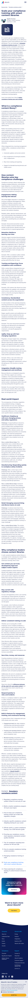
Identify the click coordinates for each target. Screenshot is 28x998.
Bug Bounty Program (7, 955)
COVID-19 (17, 968)
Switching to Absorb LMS (18, 965)
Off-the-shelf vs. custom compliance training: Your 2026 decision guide (15, 828)
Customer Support (19, 960)
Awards (3, 946)
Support (17, 951)
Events (3, 941)
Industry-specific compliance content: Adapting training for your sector (15, 822)
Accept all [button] (14, 995)
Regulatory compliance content (15, 7)
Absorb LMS (18, 931)
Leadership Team (6, 936)
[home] (5, 2)
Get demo (14, 910)
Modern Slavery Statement (5, 958)
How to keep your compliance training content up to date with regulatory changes (13, 814)
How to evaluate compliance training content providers (15, 850)
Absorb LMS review (19, 943)
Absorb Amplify (14, 771)
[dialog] (14, 989)
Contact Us (17, 953)
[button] (25, 2)
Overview (4, 953)
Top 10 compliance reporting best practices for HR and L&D (14, 843)
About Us (4, 934)
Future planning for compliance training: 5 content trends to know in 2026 (15, 870)
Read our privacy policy (11, 990)
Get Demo (14, 890)
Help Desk (17, 955)
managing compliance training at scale (13, 44)
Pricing (16, 934)
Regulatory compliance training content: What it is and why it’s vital (14, 800)
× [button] (26, 982)
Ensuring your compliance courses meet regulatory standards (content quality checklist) (14, 836)
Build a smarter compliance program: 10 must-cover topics (15, 807)
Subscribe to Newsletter (7, 979)
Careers (3, 943)
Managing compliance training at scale (14, 856)
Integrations (17, 939)
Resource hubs (4, 7)
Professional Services (20, 962)
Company (4, 931)
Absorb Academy (19, 958)
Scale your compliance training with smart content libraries (13, 863)
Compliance (5, 951)
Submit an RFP (18, 941)
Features (17, 936)
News (3, 939)
